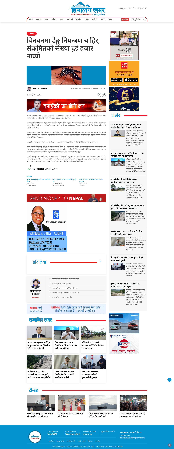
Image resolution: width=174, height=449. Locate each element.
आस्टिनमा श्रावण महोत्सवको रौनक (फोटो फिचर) (71, 415)
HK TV (103, 19)
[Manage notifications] (169, 445)
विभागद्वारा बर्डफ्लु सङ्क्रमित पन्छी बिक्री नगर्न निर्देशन (38, 180)
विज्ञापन (90, 441)
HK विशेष (95, 19)
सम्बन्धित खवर (40, 320)
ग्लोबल (86, 19)
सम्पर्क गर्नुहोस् (81, 441)
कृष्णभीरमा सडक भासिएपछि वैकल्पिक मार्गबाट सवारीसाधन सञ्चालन (125, 285)
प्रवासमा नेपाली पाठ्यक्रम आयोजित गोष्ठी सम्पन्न (65, 288)
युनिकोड (137, 19)
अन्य (110, 19)
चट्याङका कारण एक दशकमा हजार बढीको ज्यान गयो (91, 180)
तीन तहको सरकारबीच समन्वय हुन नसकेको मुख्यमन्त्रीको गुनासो (90, 374)
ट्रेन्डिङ (33, 390)
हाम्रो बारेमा (60, 441)
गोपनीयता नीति (70, 441)
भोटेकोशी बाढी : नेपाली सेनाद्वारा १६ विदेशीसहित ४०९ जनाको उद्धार (93, 345)
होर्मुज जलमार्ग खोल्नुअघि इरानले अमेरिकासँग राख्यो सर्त (101, 415)
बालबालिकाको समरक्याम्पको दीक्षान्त (61, 283)
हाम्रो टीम (51, 441)
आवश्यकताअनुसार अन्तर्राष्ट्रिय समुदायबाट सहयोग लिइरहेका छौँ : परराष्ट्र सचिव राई (39, 345)
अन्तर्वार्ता (70, 19)
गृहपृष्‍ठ (31, 19)
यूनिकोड (97, 441)
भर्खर (116, 115)
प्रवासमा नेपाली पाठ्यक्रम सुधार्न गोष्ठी (62, 297)
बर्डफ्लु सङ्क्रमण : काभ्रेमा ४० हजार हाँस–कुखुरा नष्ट (65, 180)
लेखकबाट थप (35, 297)
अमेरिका (54, 19)
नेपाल (62, 19)
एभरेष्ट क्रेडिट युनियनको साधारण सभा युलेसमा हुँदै (65, 293)
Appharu (120, 446)
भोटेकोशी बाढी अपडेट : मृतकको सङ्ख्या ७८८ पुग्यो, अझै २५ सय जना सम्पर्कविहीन (39, 374)
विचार (46, 19)
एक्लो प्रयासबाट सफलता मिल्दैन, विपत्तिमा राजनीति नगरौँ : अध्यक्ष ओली (65, 374)
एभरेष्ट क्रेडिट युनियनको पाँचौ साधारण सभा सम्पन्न (65, 279)
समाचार (38, 19)
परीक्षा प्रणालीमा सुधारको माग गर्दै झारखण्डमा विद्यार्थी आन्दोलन (132, 415)
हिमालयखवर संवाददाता (40, 88)
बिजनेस (78, 19)
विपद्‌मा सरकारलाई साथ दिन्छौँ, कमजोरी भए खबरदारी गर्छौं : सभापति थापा (66, 345)
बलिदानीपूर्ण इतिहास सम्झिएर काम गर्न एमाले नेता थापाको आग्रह (40, 415)
